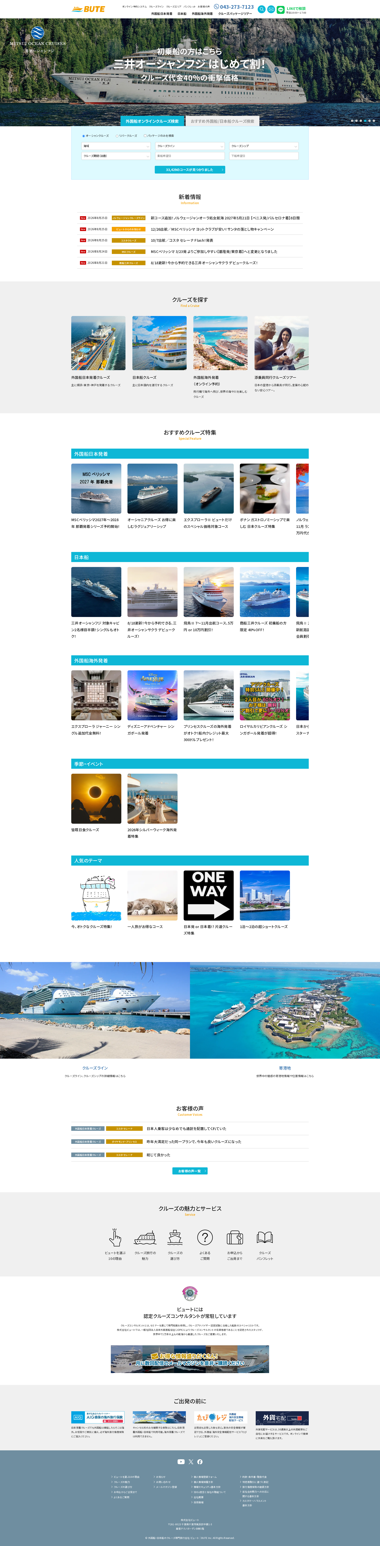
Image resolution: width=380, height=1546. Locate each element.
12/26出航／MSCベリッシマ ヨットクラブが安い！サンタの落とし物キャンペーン (212, 229)
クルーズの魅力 (122, 1482)
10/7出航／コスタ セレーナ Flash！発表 (182, 240)
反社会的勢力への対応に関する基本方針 (255, 1494)
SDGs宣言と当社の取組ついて (210, 1492)
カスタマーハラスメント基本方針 (254, 1503)
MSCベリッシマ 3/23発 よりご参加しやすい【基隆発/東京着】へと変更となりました (214, 251)
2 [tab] (356, 121)
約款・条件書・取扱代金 (254, 1476)
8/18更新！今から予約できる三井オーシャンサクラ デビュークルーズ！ (204, 262)
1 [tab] (352, 121)
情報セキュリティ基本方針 (207, 1486)
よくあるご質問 (121, 1497)
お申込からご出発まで (125, 1492)
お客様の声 (204, 6)
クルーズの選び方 (123, 1486)
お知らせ (160, 1476)
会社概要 (198, 1497)
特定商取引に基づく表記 (255, 1482)
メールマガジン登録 (166, 1486)
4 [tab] (365, 121)
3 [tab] (361, 121)
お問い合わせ (163, 1482)
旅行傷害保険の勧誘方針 (255, 1486)
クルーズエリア (173, 6)
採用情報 (198, 1502)
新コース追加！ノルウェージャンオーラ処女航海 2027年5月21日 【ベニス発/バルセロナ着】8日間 (225, 217)
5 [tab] (369, 121)
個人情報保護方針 (203, 1482)
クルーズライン (156, 6)
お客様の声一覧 (189, 1171)
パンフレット (189, 6)
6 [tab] (374, 121)
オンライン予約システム (134, 6)
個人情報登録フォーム (205, 1476)
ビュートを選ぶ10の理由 (126, 1476)
